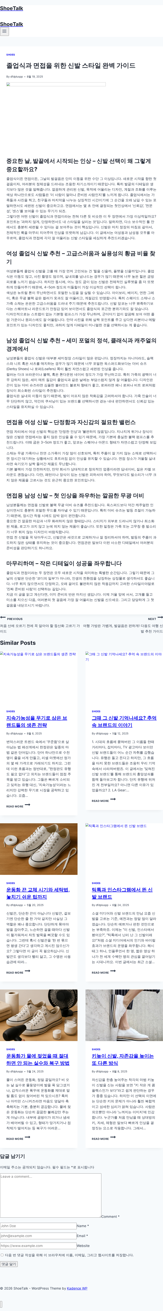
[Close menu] (1, 1304)
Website (83, 1246)
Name (83, 1226)
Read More (16, 806)
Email (82, 1236)
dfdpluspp (16, 76)
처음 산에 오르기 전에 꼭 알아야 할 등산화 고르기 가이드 (40, 625)
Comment (110, 1216)
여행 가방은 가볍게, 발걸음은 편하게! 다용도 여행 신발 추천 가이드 (123, 625)
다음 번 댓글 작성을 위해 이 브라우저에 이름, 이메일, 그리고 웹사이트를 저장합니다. (69, 1255)
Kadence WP (77, 1288)
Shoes (10, 54)
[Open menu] (4, 31)
